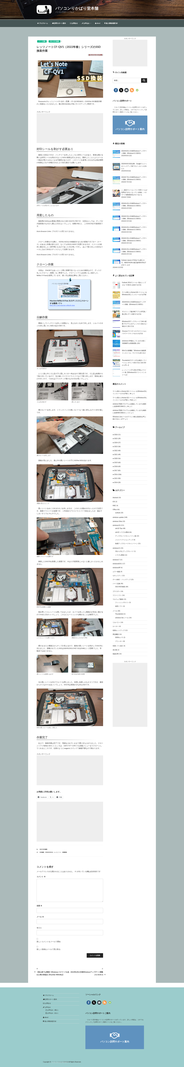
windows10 (49, 852)
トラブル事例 (119, 555)
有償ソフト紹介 (118, 646)
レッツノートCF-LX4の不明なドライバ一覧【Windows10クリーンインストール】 (134, 372)
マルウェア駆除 (118, 599)
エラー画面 (116, 572)
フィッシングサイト (122, 602)
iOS (114, 501)
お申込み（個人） (53, 1010)
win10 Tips (118, 528)
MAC (114, 505)
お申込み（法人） (53, 1013)
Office (115, 509)
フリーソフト (117, 595)
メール (40, 917)
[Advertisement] (70, 128)
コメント (41, 877)
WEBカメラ (119, 637)
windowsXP (116, 567)
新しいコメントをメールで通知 (48, 942)
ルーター (116, 626)
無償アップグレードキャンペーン (126, 543)
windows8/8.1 (117, 564)
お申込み (86, 23)
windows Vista (117, 521)
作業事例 (64, 852)
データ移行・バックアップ (122, 579)
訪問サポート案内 (60, 23)
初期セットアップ (119, 630)
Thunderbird (119, 614)
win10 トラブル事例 (122, 532)
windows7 (116, 560)
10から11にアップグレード (124, 551)
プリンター (119, 641)
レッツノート (57, 852)
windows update (118, 517)
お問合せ (74, 23)
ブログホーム (43, 23)
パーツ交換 (116, 583)
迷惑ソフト (119, 606)
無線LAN (116, 654)
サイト (39, 928)
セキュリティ (117, 575)
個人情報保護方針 (112, 23)
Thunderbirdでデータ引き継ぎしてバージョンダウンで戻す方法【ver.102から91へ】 (134, 363)
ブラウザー (116, 591)
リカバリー (116, 622)
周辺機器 (116, 634)
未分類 (115, 650)
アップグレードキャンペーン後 (125, 536)
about (98, 23)
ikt (131, 393)
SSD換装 (42, 852)
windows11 (116, 548)
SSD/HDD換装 (43, 849)
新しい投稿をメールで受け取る (48, 949)
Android (115, 497)
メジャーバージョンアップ (124, 540)
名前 (39, 906)
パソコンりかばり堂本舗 (76, 8)
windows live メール (122, 618)
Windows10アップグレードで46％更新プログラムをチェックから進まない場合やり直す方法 (134, 324)
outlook (117, 513)
